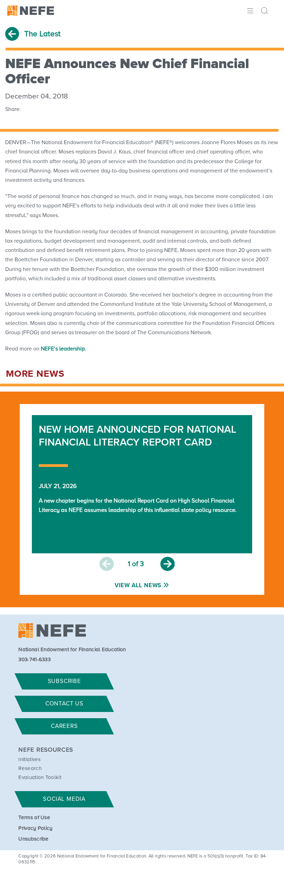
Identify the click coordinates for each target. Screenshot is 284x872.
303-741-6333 (34, 659)
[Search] (265, 11)
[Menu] (249, 10)
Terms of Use (34, 817)
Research (30, 768)
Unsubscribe (33, 839)
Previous (106, 564)
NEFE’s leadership (63, 348)
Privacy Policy (35, 828)
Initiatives (29, 759)
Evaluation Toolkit (39, 777)
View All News (138, 586)
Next (167, 564)
